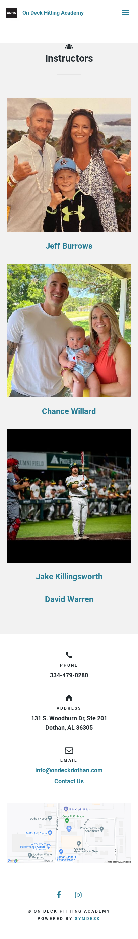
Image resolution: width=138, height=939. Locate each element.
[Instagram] (79, 895)
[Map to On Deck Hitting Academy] (69, 833)
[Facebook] (59, 895)
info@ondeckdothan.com (69, 770)
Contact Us (69, 781)
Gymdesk (87, 918)
